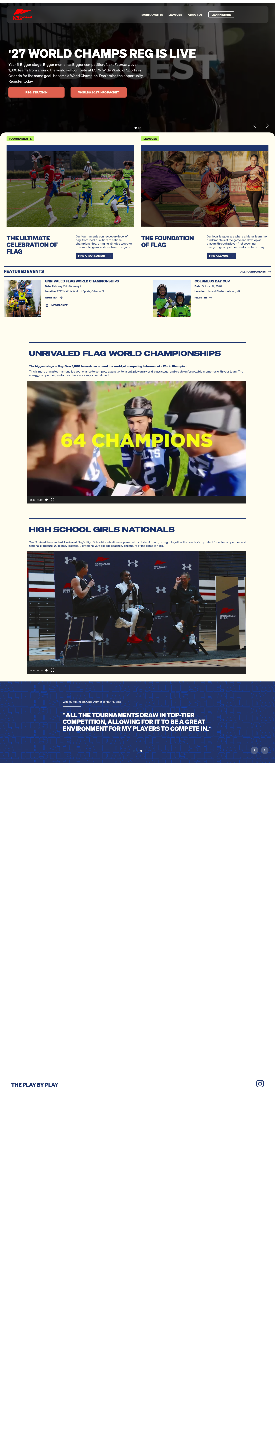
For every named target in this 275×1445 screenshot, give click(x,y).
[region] (137, 70)
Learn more (221, 14)
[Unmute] (46, 500)
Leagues (175, 14)
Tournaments (151, 14)
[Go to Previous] (254, 749)
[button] (136, 128)
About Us (195, 14)
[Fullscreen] (52, 500)
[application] (136, 442)
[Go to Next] (264, 749)
